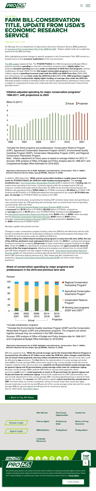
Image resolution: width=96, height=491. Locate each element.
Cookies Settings (73, 482)
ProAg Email (61, 430)
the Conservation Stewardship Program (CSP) (40, 182)
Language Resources (41, 439)
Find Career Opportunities (62, 414)
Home (10, 459)
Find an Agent (42, 421)
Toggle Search (81, 5)
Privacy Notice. (73, 475)
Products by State (61, 422)
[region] (46, 473)
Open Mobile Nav (88, 5)
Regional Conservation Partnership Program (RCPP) (38, 257)
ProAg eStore (81, 430)
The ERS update (12, 63)
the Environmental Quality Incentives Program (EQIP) (39, 207)
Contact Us (80, 412)
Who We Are (42, 412)
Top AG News (11, 16)
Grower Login (16, 423)
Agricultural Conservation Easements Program (28, 214)
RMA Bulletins (42, 430)
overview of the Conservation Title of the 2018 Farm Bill (32, 49)
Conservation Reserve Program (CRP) (30, 219)
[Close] (85, 463)
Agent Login (16, 431)
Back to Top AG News (22, 397)
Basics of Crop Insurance (81, 422)
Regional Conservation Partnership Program (31, 216)
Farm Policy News (30, 388)
